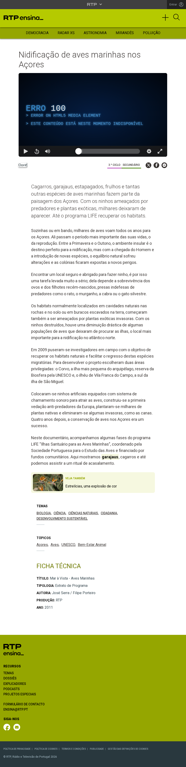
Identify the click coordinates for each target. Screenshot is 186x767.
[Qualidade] (149, 151)
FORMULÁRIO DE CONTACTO (24, 704)
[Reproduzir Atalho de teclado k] (25, 151)
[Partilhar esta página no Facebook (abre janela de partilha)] (156, 165)
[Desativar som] (47, 151)
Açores (42, 544)
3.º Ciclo (114, 165)
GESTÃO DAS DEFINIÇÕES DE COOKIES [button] (128, 749)
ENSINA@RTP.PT (15, 709)
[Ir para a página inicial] (13, 649)
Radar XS (66, 33)
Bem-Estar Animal (92, 544)
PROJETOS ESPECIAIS (19, 694)
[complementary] (93, 115)
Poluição (151, 33)
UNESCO (68, 544)
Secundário (131, 165)
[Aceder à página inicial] (23, 17)
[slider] (109, 151)
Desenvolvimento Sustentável (62, 518)
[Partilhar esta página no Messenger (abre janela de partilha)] (164, 165)
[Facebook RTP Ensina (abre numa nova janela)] (6, 727)
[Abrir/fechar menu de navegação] (167, 19)
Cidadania (109, 513)
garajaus (110, 456)
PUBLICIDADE (97, 749)
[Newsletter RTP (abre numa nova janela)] (16, 727)
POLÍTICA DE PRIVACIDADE (17, 749)
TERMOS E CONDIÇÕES (73, 749)
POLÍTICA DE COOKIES (46, 749)
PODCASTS (11, 689)
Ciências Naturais (83, 513)
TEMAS (8, 673)
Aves (55, 544)
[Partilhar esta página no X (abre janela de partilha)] (148, 165)
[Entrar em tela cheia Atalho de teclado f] (159, 151)
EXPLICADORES (14, 684)
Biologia (44, 513)
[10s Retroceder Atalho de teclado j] (36, 151)
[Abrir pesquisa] (176, 17)
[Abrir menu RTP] (93, 4)
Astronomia (95, 33)
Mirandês (125, 33)
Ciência (60, 513)
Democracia (37, 33)
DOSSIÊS (10, 678)
